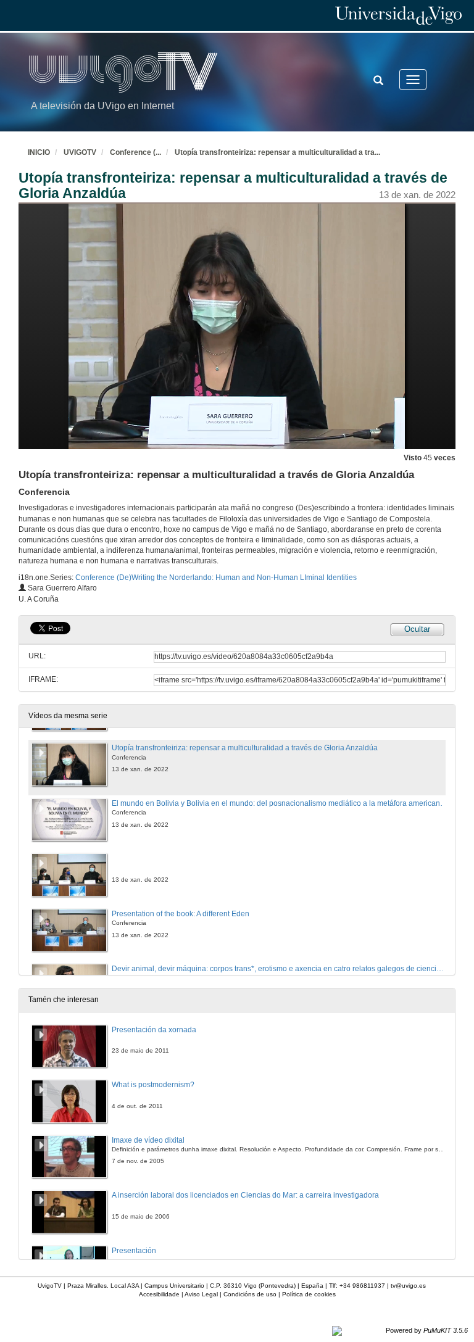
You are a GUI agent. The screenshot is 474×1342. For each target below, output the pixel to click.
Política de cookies (309, 1294)
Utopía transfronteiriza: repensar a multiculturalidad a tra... (277, 152)
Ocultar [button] (417, 629)
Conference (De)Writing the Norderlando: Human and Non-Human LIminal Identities (216, 577)
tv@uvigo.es (408, 1285)
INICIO (39, 152)
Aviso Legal (201, 1294)
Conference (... (135, 152)
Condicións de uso (249, 1294)
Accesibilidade (159, 1294)
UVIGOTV (80, 152)
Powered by (427, 1330)
